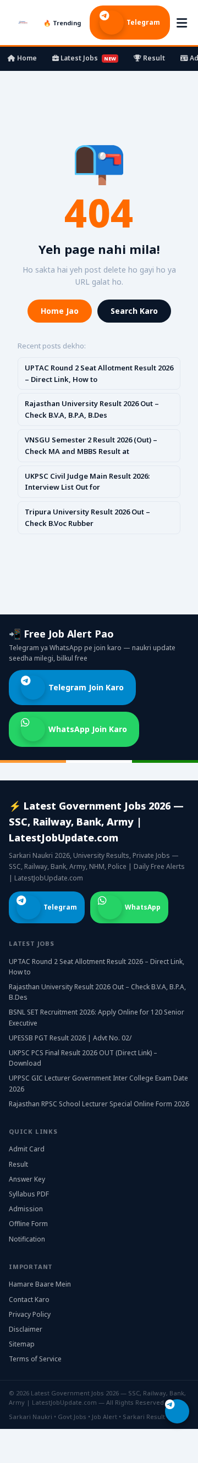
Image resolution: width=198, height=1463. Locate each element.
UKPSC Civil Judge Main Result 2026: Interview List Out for (87, 481)
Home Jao (60, 311)
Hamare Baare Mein (40, 1284)
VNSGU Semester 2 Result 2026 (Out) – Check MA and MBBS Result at (91, 445)
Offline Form (28, 1223)
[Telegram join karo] (177, 1411)
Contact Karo (29, 1299)
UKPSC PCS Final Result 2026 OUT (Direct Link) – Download (83, 1058)
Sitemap (22, 1344)
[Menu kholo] (181, 22)
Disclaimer (25, 1329)
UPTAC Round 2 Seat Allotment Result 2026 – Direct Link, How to (99, 373)
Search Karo (134, 311)
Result (153, 58)
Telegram (143, 22)
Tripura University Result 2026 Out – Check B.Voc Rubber (87, 517)
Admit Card (27, 1149)
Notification (27, 1239)
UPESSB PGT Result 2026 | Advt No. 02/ (70, 1038)
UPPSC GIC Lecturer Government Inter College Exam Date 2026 (98, 1083)
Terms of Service (35, 1359)
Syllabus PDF (29, 1194)
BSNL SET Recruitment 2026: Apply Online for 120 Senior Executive (96, 1017)
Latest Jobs (87, 58)
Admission (26, 1208)
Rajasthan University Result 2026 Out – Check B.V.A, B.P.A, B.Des (92, 409)
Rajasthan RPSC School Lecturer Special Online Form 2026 (99, 1104)
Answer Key (27, 1179)
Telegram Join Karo (86, 687)
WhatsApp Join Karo (87, 729)
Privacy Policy (30, 1314)
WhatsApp (143, 907)
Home (26, 58)
